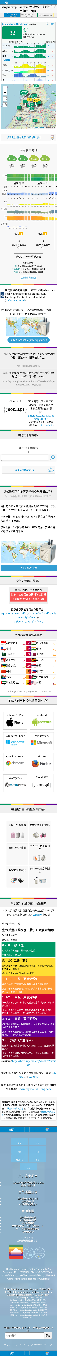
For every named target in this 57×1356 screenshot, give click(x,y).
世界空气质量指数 (15, 1108)
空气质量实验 (28, 1201)
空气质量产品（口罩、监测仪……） (28, 1226)
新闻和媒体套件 (28, 1185)
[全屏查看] (52, 23)
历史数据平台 (28, 1232)
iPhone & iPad (15, 715)
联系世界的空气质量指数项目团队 (28, 1182)
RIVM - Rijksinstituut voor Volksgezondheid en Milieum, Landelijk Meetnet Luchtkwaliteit (28, 1293)
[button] (35, 102)
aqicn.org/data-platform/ (28, 621)
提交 (47, 1335)
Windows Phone (15, 735)
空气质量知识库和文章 (28, 1198)
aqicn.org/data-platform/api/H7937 (41, 417)
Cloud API (42, 777)
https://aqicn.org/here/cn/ (28, 365)
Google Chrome (15, 756)
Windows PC (41, 735)
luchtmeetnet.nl (15, 300)
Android (42, 715)
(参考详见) (28, 994)
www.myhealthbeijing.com (35, 1089)
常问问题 (28, 1211)
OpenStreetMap (40, 127)
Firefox (41, 756)
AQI (15, 24)
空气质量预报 (28, 1223)
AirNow (37, 914)
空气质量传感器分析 (28, 1204)
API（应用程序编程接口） (28, 1229)
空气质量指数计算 (28, 1220)
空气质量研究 (27, 1192)
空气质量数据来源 (28, 1217)
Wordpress (15, 778)
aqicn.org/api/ (45, 425)
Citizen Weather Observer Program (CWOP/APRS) (28, 1289)
